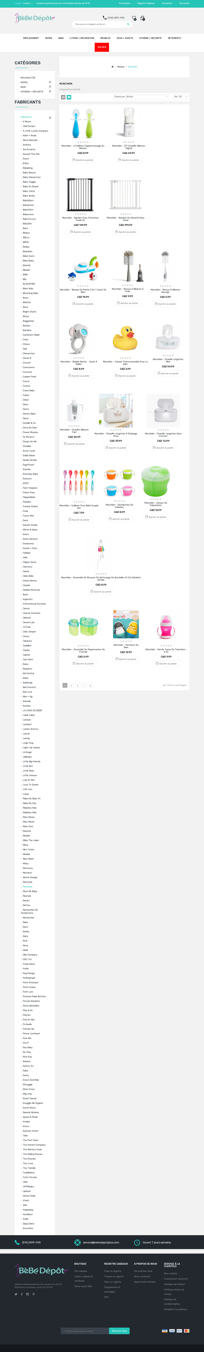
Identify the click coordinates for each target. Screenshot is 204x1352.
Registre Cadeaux (146, 3)
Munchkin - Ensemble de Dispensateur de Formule (83, 650)
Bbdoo (26, 233)
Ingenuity (28, 599)
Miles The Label (31, 840)
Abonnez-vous (119, 1331)
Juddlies (27, 645)
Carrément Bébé (31, 335)
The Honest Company (34, 1144)
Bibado (26, 270)
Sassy (26, 1075)
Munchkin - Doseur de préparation (155, 504)
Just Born (28, 659)
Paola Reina (29, 964)
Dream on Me (30, 441)
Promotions (124, 3)
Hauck (26, 571)
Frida (25, 511)
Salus (25, 1070)
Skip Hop (27, 1093)
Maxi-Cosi (28, 826)
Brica (25, 307)
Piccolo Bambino (31, 1001)
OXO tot (27, 959)
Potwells (27, 1024)
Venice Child (29, 1195)
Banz (25, 228)
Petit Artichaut (30, 982)
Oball (25, 950)
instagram (27, 1295)
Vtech (26, 1200)
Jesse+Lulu (28, 622)
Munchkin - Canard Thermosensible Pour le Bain (125, 362)
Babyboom (28, 205)
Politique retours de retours (174, 1291)
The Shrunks (29, 1158)
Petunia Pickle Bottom (34, 996)
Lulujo (26, 794)
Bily (24, 279)
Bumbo (26, 325)
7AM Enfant (29, 126)
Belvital (26, 265)
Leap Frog (28, 743)
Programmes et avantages (112, 1289)
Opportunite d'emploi (145, 1282)
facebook (22, 1294)
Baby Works (29, 195)
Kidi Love (27, 692)
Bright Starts (29, 311)
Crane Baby (29, 390)
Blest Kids (28, 288)
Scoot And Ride (31, 1080)
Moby (26, 863)
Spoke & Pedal (30, 1117)
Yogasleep (28, 1209)
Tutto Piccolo (30, 1177)
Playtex (27, 1015)
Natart (26, 900)
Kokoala (27, 701)
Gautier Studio (30, 525)
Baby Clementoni (31, 177)
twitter (16, 1294)
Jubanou (27, 641)
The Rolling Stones (32, 1154)
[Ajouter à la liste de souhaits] (79, 111)
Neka (25, 922)
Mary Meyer (28, 817)
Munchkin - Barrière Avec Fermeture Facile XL (80, 219)
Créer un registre (112, 1271)
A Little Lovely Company (35, 131)
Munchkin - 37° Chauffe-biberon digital (128, 147)
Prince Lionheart (31, 1033)
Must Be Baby (30, 891)
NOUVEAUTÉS (28, 77)
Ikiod (25, 594)
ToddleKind (28, 1172)
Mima (25, 845)
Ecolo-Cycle (29, 450)
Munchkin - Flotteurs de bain (125, 646)
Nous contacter (142, 1276)
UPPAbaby (28, 1186)
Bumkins (27, 330)
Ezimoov (27, 478)
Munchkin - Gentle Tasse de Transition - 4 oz (166, 650)
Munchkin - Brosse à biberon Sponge (165, 290)
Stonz (26, 1126)
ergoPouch (28, 464)
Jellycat (27, 617)
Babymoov (28, 214)
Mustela (27, 896)
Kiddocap (27, 682)
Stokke (26, 1121)
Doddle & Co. (29, 423)
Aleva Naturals (30, 140)
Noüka (26, 931)
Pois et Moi (28, 1019)
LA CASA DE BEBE (32, 710)
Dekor (26, 399)
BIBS (25, 274)
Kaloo (26, 664)
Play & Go (28, 1010)
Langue (18, 3)
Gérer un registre (112, 1282)
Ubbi (25, 1182)
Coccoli (26, 362)
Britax (26, 316)
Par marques (80, 1271)
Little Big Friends (31, 761)
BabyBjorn (28, 200)
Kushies (27, 705)
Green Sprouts (30, 539)
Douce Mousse (30, 432)
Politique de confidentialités (172, 1301)
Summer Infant (30, 1131)
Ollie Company (30, 954)
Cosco (26, 381)
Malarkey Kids (30, 808)
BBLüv (26, 237)
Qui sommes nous (143, 1271)
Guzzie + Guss (30, 548)
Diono (26, 409)
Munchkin (28, 886)
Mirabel (26, 854)
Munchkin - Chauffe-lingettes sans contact (163, 434)
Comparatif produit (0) (69, 89)
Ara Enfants (29, 149)
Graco (26, 534)
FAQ (106, 1297)
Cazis (25, 339)
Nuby (25, 936)
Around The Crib (31, 154)
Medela (26, 835)
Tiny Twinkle (29, 1168)
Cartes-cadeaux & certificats (83, 1278)
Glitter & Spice (30, 529)
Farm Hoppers (30, 488)
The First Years (30, 1140)
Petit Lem (28, 991)
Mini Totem (28, 849)
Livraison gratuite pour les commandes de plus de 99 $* (63, 3)
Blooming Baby (30, 293)
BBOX (26, 242)
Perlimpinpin (29, 978)
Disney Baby (29, 413)
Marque (120, 67)
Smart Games (30, 1098)
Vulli (25, 1205)
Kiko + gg (27, 696)
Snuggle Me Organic (33, 1103)
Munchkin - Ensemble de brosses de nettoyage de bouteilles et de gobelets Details (101, 578)
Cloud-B (27, 358)
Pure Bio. (27, 1038)
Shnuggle (27, 1084)
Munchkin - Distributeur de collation (119, 506)
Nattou (26, 905)
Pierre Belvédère (31, 1005)
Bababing (28, 168)
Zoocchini (28, 1228)
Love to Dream (31, 784)
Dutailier (27, 446)
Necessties (28, 917)
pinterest (34, 1294)
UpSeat (27, 1191)
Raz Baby (28, 1047)
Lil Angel (27, 752)
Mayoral (27, 831)
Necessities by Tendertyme (29, 911)
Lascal (26, 733)
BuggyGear (28, 321)
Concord (27, 372)
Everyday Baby (30, 474)
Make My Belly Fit (31, 798)
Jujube (26, 650)
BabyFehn (28, 209)
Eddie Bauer (29, 455)
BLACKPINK (29, 284)
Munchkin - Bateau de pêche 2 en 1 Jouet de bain (83, 290)
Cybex (26, 395)
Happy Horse (29, 562)
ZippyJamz (28, 1223)
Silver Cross (29, 1089)
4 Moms (27, 121)
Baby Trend (29, 191)
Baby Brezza (29, 172)
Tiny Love (28, 1163)
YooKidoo (28, 1214)
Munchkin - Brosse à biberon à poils (128, 290)
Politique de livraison (174, 1284)
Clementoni (29, 353)
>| (90, 685)
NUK (25, 940)
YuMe (25, 1219)
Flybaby (27, 501)
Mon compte (170, 1273)
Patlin (26, 968)
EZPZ (26, 483)
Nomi (25, 927)
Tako (25, 1135)
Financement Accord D (176, 1279)
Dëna (25, 404)
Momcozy (28, 868)
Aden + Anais (29, 135)
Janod (26, 608)
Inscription (167, 3)
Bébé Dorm (28, 256)
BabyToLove (29, 219)
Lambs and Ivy (30, 729)
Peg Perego (29, 973)
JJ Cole (27, 627)
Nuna (25, 945)
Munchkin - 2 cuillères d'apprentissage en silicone (82, 147)
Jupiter (26, 654)
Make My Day (29, 803)
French (26, 3)
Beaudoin (27, 251)
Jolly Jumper (29, 631)
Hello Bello (28, 576)
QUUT (26, 1042)
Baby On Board (30, 186)
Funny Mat (28, 515)
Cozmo (26, 386)
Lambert (27, 724)
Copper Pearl (29, 376)
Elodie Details (30, 460)
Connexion (184, 3)
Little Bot (28, 766)
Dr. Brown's (28, 437)
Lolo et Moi (28, 780)
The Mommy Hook (32, 1149)
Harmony (27, 566)
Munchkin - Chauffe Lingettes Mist (168, 360)
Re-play (27, 1052)
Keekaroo (27, 668)
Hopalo (26, 585)
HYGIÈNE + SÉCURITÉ (32, 91)
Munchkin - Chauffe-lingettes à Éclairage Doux (115, 434)
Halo (25, 557)
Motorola (27, 882)
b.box (26, 163)
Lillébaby (27, 756)
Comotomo (29, 367)
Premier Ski (28, 1029)
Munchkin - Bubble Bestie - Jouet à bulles (78, 362)
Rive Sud (27, 1056)
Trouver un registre (114, 1276)
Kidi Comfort (29, 687)
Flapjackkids (29, 497)
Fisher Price (29, 492)
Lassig (26, 738)
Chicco (26, 344)
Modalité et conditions (175, 1309)
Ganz (25, 520)
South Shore (29, 1107)
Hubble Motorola (31, 590)
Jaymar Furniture (31, 613)
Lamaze (27, 719)
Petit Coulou (29, 987)
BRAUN (26, 302)
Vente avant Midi (83, 1286)
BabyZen (27, 223)
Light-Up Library (31, 747)
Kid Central (28, 673)
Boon (25, 297)
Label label (28, 715)
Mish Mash (28, 859)
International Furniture (34, 603)
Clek (25, 348)
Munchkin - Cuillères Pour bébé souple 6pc (78, 506)
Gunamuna (28, 543)
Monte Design (30, 877)
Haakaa (26, 552)
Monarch (27, 872)
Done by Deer (30, 427)
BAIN (23, 87)
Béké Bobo (28, 260)
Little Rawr (28, 770)
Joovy (26, 636)
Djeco (26, 418)
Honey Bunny (30, 580)
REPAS (24, 82)
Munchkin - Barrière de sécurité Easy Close (125, 219)
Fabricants (26, 117)
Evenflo (27, 469)
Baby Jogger (29, 182)
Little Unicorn (30, 775)
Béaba (26, 246)
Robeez (27, 1061)
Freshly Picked (30, 506)
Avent (26, 158)
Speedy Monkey (31, 1112)
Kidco (26, 678)
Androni (27, 144)
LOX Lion (27, 789)
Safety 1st (28, 1066)
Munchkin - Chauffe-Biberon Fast (74, 430)
